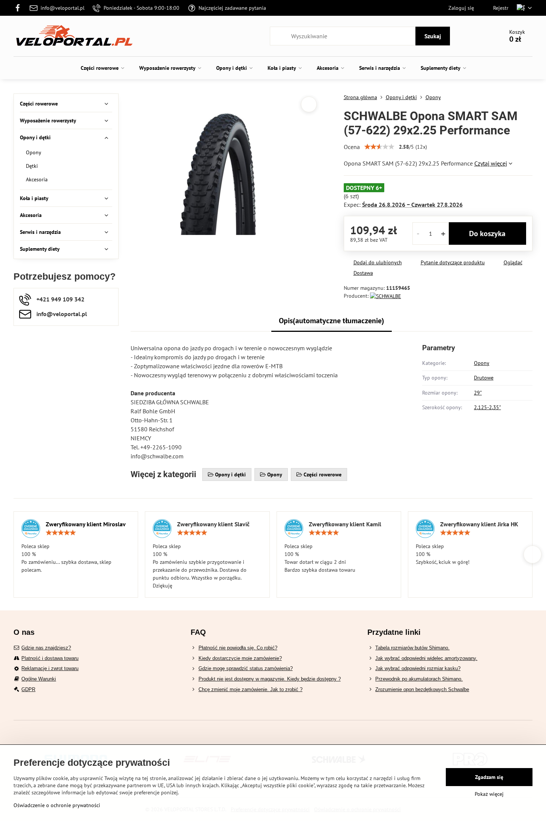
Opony (481, 363)
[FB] (20, 8)
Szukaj (432, 36)
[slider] (379, 147)
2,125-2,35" (487, 407)
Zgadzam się (489, 777)
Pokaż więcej (489, 794)
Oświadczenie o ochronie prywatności (57, 805)
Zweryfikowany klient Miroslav (86, 524)
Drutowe (483, 377)
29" (478, 392)
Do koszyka (487, 233)
